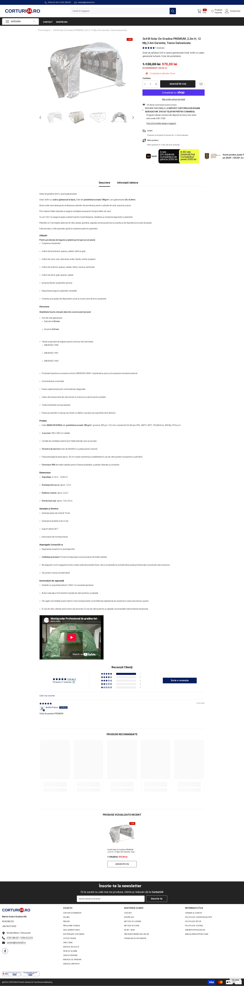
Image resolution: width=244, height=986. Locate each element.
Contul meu (235, 11)
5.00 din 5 (71, 679)
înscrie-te (156, 898)
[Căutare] (123, 11)
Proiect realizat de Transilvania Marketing (35, 982)
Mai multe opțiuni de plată (173, 99)
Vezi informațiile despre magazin (161, 123)
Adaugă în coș (178, 84)
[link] (55, 784)
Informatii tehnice (127, 182)
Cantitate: (146, 78)
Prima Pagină (44, 30)
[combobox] (120, 11)
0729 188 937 (65, 2)
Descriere (104, 182)
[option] (86, 70)
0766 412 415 (53, 2)
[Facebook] (5, 951)
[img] (46, 703)
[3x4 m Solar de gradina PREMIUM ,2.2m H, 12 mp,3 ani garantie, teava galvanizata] (122, 834)
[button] (40, 117)
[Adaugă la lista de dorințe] (201, 84)
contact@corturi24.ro (86, 2)
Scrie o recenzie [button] (180, 680)
